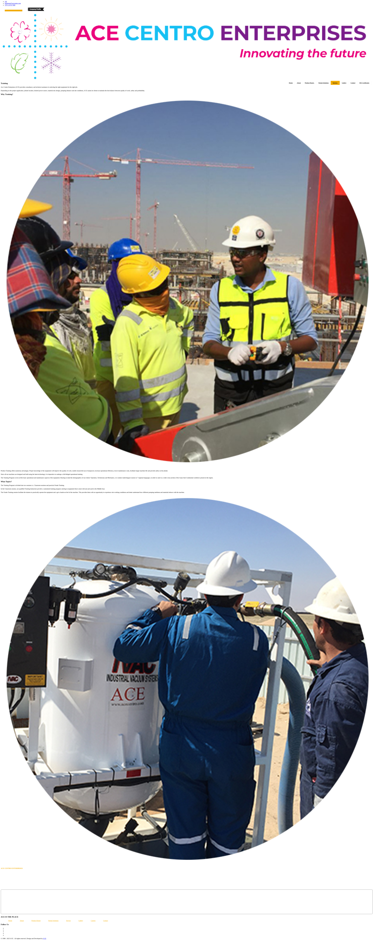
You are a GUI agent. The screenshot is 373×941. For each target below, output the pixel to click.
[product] (2, 11)
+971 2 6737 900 (10, 5)
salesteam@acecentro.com (13, 3)
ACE (44, 938)
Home (291, 83)
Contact (353, 83)
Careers (93, 920)
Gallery (344, 83)
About (299, 83)
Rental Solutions (324, 83)
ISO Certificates (364, 83)
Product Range (309, 83)
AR (6, 1)
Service (335, 83)
